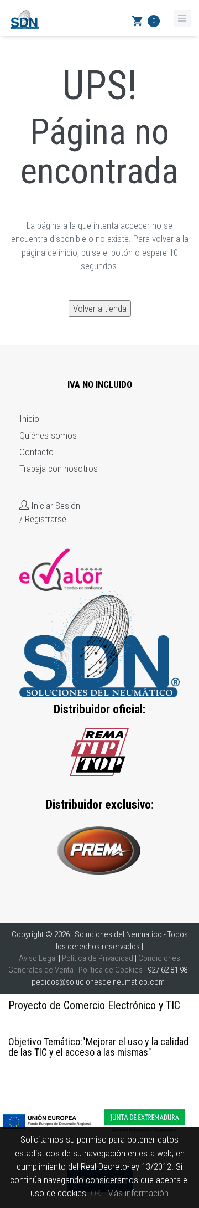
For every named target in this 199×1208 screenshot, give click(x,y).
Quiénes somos (48, 435)
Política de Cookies (110, 970)
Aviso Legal (38, 958)
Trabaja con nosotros (58, 468)
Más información (138, 1193)
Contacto (36, 452)
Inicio (29, 418)
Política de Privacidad (97, 958)
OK (96, 1193)
